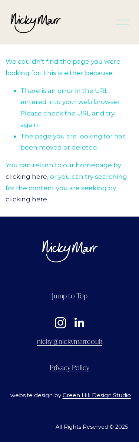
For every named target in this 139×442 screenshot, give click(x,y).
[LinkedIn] (79, 323)
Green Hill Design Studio (97, 395)
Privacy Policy (69, 368)
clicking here (26, 176)
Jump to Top (69, 296)
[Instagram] (60, 323)
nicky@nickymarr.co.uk (69, 342)
